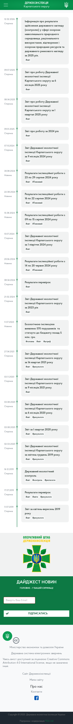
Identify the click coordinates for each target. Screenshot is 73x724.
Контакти (36, 691)
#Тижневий (37, 182)
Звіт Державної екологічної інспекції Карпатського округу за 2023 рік (43, 303)
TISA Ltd (49, 721)
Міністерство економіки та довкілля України (37, 647)
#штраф (47, 342)
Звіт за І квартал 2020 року (41, 429)
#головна (30, 342)
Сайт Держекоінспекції (36, 673)
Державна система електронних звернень (36, 653)
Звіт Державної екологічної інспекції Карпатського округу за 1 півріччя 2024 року (43, 240)
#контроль (37, 480)
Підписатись (38, 613)
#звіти (35, 497)
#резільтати (50, 480)
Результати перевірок (38, 282)
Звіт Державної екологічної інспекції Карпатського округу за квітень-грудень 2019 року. (43, 450)
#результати (38, 367)
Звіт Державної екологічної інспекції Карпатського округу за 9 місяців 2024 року (43, 152)
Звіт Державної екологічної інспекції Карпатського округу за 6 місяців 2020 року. (43, 408)
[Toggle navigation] (6, 5)
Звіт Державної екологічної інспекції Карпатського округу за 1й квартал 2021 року (43, 358)
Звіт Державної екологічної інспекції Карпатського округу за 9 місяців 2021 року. (43, 383)
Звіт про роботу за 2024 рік (42, 131)
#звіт (28, 60)
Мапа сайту (36, 679)
